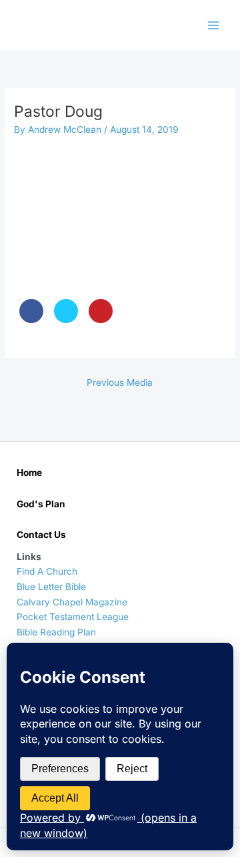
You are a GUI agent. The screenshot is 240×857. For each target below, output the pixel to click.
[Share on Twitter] (66, 319)
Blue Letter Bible (51, 586)
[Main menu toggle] (213, 25)
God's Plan (41, 504)
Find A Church (47, 571)
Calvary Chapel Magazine (72, 602)
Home (29, 472)
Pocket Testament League (73, 616)
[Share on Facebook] (31, 319)
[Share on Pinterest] (101, 319)
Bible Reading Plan (56, 632)
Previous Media (120, 382)
